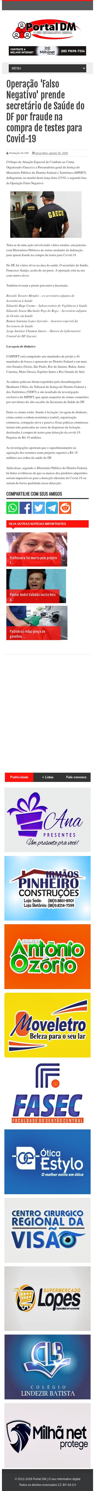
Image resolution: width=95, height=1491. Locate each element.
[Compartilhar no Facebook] (25, 513)
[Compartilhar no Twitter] (39, 513)
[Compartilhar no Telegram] (52, 513)
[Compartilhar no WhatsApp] (12, 513)
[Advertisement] (47, 710)
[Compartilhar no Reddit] (65, 513)
